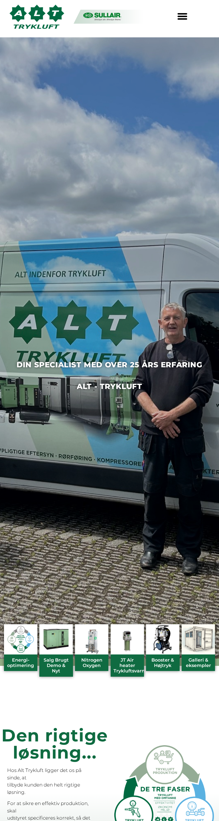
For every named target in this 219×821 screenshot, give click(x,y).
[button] (182, 17)
